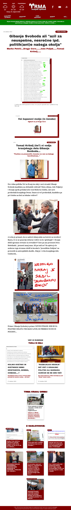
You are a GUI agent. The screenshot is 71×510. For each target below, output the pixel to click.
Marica (52, 16)
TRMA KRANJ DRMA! (35, 392)
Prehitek (22, 16)
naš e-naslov (55, 507)
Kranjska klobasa (7, 16)
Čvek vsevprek (37, 16)
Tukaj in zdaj (61, 31)
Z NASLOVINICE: (35, 426)
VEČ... (65, 16)
